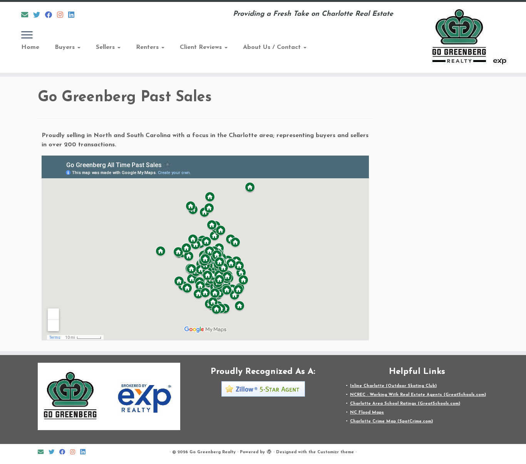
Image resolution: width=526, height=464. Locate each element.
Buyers (66, 47)
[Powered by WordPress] (269, 451)
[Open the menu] (27, 35)
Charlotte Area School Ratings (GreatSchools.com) (405, 404)
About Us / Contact (273, 47)
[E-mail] (27, 15)
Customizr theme (335, 452)
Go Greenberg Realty (212, 452)
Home (30, 47)
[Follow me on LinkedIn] (73, 15)
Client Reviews (202, 47)
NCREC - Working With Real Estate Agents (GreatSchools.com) (418, 395)
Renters (148, 47)
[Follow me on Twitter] (39, 15)
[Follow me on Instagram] (62, 15)
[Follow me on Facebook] (51, 15)
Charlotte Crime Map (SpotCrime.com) (391, 421)
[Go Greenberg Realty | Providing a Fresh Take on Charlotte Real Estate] (465, 37)
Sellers (106, 47)
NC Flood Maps (367, 412)
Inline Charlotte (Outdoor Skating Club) (393, 386)
